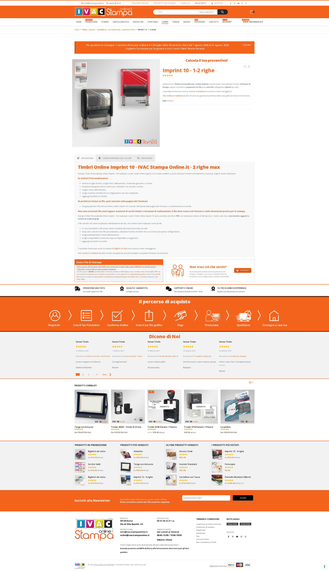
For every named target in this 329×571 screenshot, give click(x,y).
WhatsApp (246, 536)
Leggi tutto (213, 394)
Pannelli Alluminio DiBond (168, 356)
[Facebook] (230, 3)
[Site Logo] (103, 12)
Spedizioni (200, 533)
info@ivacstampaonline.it (134, 533)
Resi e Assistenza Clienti (206, 542)
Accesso (218, 3)
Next (105, 374)
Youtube (237, 536)
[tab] (85, 158)
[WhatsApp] (246, 3)
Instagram (241, 536)
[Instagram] (242, 3)
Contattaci (244, 270)
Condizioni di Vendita (205, 527)
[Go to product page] (91, 407)
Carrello (185, 3)
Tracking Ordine (139, 3)
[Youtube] (238, 3)
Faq (197, 536)
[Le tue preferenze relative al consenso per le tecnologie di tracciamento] (324, 566)
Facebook (228, 536)
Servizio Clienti (202, 539)
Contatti (247, 45)
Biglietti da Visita (121, 248)
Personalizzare (104, 393)
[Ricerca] (222, 12)
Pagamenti (200, 530)
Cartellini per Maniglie (238, 356)
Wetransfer (101, 272)
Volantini (201, 91)
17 (97, 374)
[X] (234, 3)
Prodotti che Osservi (165, 3)
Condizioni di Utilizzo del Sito (208, 524)
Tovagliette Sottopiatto (202, 356)
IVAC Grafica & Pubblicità (173, 95)
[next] (249, 66)
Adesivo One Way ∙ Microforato (98, 356)
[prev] (245, 66)
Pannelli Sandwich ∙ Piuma (132, 356)
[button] (73, 103)
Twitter (233, 536)
